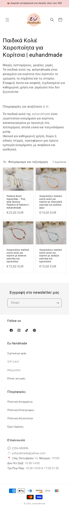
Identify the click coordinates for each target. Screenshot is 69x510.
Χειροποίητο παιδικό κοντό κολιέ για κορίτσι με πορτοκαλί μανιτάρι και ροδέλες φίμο (50, 202)
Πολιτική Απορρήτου (20, 401)
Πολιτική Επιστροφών (20, 410)
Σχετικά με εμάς (16, 353)
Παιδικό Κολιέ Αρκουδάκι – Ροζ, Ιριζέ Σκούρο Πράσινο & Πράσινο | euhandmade (18, 202)
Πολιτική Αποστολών (20, 418)
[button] (7, 20)
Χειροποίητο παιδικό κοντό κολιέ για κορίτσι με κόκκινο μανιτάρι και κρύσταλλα (18, 256)
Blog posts (14, 370)
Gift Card (13, 361)
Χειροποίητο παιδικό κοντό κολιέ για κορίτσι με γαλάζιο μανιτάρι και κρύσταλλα (50, 256)
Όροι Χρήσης (15, 426)
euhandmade (38, 503)
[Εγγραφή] (57, 303)
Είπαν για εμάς (16, 378)
